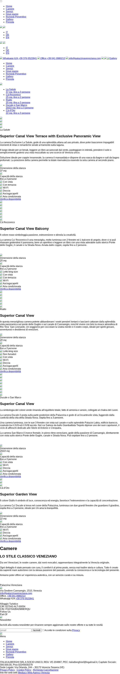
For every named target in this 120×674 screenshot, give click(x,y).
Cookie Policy (24, 670)
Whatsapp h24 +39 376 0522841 (19, 58)
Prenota (10, 22)
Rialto (18, 101)
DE (7, 35)
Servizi (9, 11)
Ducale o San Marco (20, 106)
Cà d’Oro (18, 111)
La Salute (18, 90)
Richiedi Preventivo (16, 17)
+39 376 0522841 (25, 598)
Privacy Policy (7, 670)
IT (7, 32)
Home (9, 6)
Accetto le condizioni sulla (62, 630)
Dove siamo (12, 14)
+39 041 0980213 (16, 596)
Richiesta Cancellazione (46, 670)
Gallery (9, 19)
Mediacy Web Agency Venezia (34, 672)
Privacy (76, 630)
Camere (10, 9)
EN (7, 37)
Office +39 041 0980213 (52, 58)
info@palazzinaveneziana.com (84, 58)
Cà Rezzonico (18, 96)
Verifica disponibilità (10, 199)
